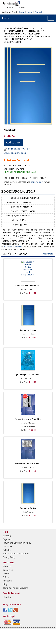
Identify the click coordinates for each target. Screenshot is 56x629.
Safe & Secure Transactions (16, 553)
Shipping (7, 535)
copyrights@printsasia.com (15, 587)
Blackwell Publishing (12, 246)
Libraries (7, 597)
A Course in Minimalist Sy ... (28, 285)
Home (29, 12)
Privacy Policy (9, 557)
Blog (5, 584)
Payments (7, 539)
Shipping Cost (37, 182)
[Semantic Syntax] (28, 315)
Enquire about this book (15, 153)
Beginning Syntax (28, 508)
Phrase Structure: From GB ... (28, 419)
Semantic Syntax (28, 330)
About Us (7, 566)
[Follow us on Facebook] (5, 609)
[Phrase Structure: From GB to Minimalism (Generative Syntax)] (28, 404)
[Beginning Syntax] (28, 493)
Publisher (7, 550)
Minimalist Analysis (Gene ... (28, 463)
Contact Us (40, 12)
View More (48, 253)
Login (21, 12)
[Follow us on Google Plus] (15, 609)
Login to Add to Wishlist (19, 148)
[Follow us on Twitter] (10, 609)
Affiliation (7, 580)
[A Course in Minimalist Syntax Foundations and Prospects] (28, 271)
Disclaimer (8, 546)
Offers (6, 577)
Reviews (6, 573)
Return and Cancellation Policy (17, 542)
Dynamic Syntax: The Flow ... (28, 374)
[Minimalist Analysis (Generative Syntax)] (28, 449)
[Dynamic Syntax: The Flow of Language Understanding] (28, 360)
